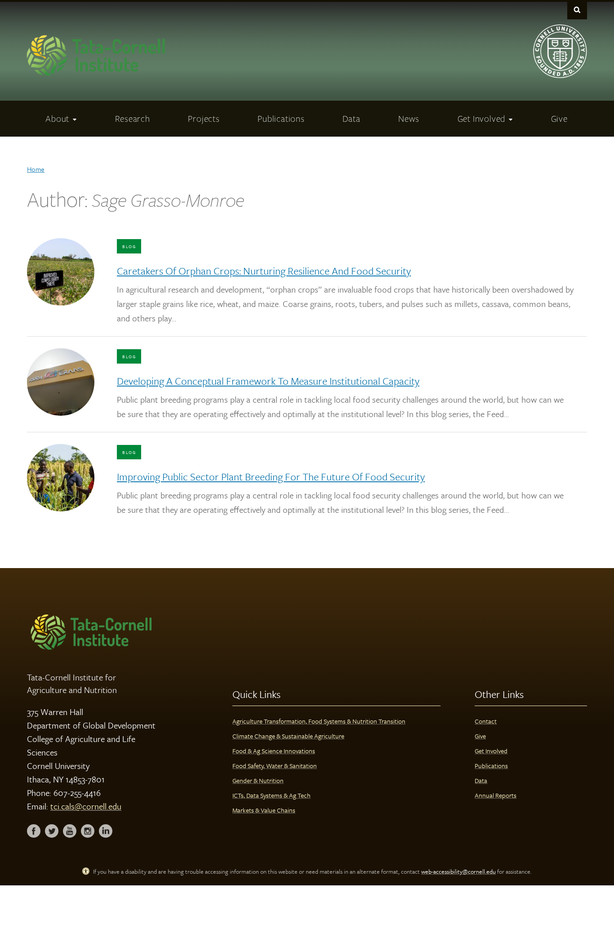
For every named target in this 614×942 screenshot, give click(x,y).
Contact (486, 721)
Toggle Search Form (577, 9)
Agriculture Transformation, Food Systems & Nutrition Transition (318, 721)
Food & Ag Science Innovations (273, 750)
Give (480, 736)
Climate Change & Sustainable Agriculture (288, 736)
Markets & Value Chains (263, 810)
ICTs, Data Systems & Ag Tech (271, 795)
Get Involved (491, 750)
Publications (491, 765)
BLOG (129, 246)
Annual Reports (495, 795)
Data (481, 780)
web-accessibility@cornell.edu (458, 871)
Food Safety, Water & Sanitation (274, 765)
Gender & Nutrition (258, 780)
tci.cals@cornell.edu (85, 806)
